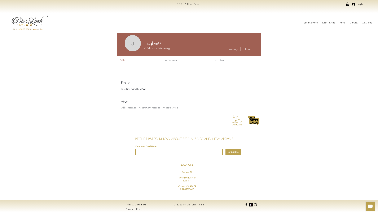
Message (233, 49)
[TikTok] (251, 204)
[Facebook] (246, 204)
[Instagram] (255, 204)
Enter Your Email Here (145, 146)
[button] (347, 4)
